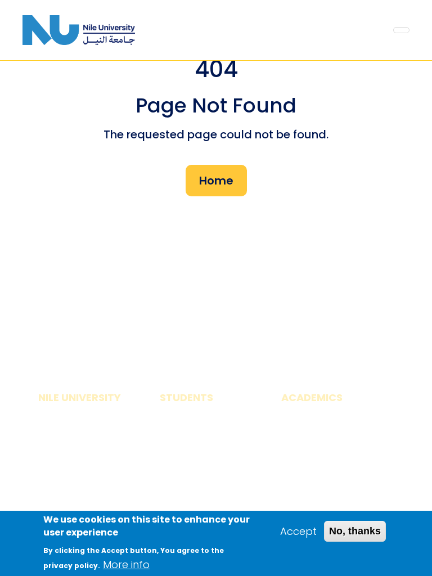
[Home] (78, 30)
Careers (58, 479)
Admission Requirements (195, 460)
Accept (298, 531)
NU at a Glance (76, 426)
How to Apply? (196, 426)
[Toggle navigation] (401, 30)
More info (126, 564)
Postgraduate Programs (316, 501)
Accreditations (76, 453)
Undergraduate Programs (320, 460)
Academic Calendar (331, 426)
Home (216, 180)
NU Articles (65, 505)
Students (183, 494)
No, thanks (355, 531)
